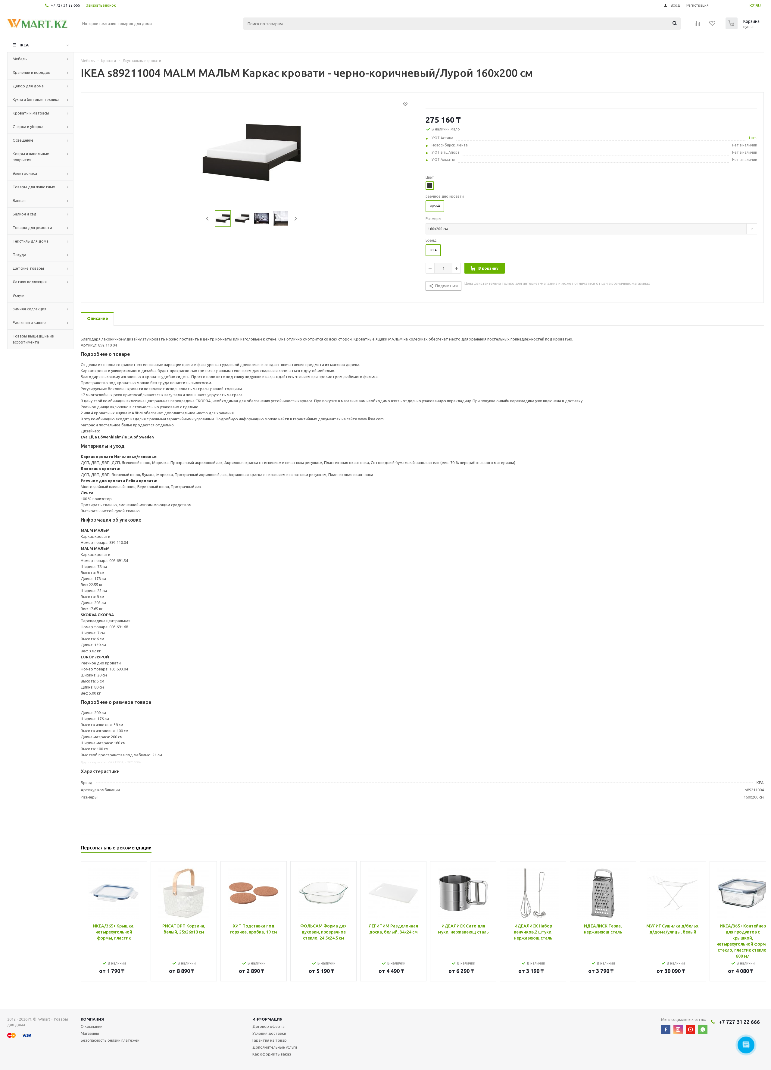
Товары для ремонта (32, 227)
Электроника (25, 173)
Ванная (19, 200)
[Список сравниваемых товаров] (697, 25)
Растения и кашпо (29, 322)
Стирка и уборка (28, 126)
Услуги (18, 295)
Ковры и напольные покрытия (31, 157)
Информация (267, 1019)
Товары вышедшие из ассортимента (33, 339)
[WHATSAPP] (702, 1029)
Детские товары (28, 268)
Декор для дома (28, 86)
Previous (207, 218)
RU (758, 5)
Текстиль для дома (30, 241)
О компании (91, 1026)
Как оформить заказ (271, 1054)
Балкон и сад (24, 214)
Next (295, 218)
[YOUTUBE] (690, 1029)
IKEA (24, 45)
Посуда (19, 255)
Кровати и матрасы (31, 113)
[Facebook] (665, 1029)
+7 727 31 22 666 (65, 5)
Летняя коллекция (30, 282)
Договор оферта (268, 1026)
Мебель (20, 59)
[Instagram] (678, 1029)
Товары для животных (34, 187)
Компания (92, 1019)
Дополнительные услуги (274, 1047)
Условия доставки (269, 1033)
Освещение (23, 140)
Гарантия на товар (269, 1040)
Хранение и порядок (31, 72)
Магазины (90, 1033)
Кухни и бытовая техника (36, 99)
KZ (752, 5)
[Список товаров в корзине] (743, 27)
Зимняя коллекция (29, 309)
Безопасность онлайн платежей (110, 1040)
